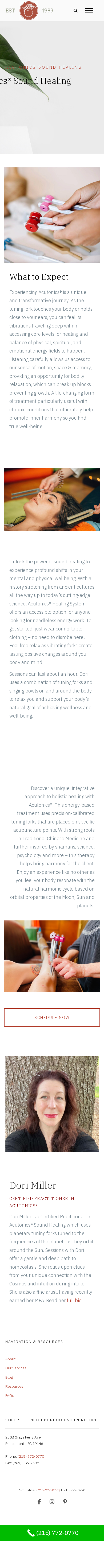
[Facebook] (39, 1502)
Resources (14, 1386)
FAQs (9, 1395)
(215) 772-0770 (31, 1456)
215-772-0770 (48, 1490)
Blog (9, 1377)
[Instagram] (52, 1502)
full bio (74, 1300)
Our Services (15, 1368)
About (10, 1358)
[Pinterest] (64, 1502)
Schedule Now (52, 1017)
